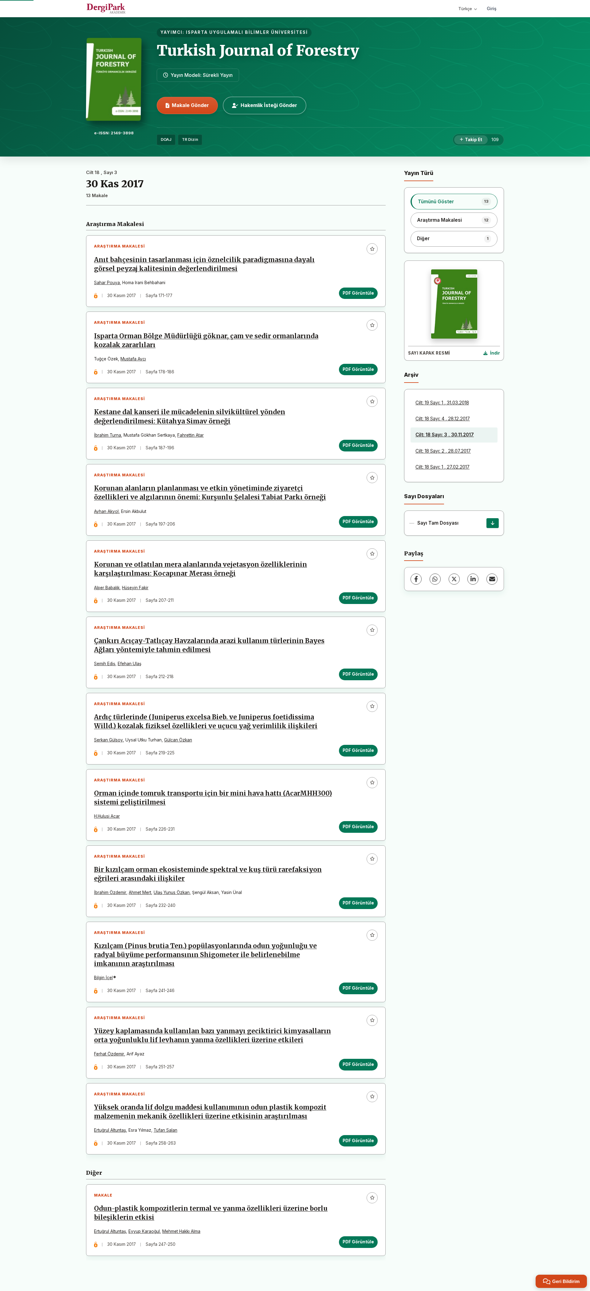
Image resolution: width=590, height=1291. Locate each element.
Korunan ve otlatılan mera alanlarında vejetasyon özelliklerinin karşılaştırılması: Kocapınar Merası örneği (200, 569)
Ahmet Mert (140, 892)
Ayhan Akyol (106, 511)
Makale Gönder (190, 105)
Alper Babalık (107, 587)
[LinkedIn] (472, 579)
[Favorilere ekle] (372, 248)
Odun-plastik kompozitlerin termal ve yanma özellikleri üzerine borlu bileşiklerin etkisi (211, 1213)
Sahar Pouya (107, 282)
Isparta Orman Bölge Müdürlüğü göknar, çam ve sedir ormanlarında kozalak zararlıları (206, 340)
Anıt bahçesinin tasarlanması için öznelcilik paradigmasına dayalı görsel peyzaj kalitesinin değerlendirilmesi (204, 264)
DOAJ (166, 139)
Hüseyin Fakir (135, 587)
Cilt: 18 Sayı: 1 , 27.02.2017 (442, 467)
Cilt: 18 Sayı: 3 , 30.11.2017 (444, 435)
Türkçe (465, 8)
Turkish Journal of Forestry (258, 50)
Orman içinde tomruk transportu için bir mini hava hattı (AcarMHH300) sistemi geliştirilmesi (213, 797)
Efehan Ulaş (129, 663)
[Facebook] (416, 579)
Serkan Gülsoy (108, 739)
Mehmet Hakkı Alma (181, 1231)
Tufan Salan (165, 1130)
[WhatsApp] (435, 579)
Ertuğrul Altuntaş (110, 1130)
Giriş (492, 8)
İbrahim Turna (107, 435)
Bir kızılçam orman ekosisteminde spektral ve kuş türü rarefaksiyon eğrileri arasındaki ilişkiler (208, 874)
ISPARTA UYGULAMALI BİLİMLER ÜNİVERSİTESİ (247, 32)
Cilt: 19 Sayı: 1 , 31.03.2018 (442, 403)
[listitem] (454, 201)
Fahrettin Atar (190, 435)
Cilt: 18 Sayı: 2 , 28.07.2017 (443, 451)
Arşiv (411, 374)
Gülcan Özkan (178, 739)
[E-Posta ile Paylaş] (492, 579)
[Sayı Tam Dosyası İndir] (492, 523)
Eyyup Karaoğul (144, 1231)
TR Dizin (190, 139)
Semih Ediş (104, 663)
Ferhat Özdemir (109, 1053)
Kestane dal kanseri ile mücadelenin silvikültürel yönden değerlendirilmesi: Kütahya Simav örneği (189, 416)
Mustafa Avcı (133, 358)
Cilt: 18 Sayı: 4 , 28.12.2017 (442, 419)
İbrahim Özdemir (110, 892)
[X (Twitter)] (454, 579)
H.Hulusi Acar (107, 816)
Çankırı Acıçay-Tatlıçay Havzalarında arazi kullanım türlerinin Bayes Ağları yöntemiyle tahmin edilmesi (209, 645)
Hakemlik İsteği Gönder (269, 105)
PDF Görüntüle (358, 293)
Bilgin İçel (103, 977)
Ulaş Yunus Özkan (172, 892)
